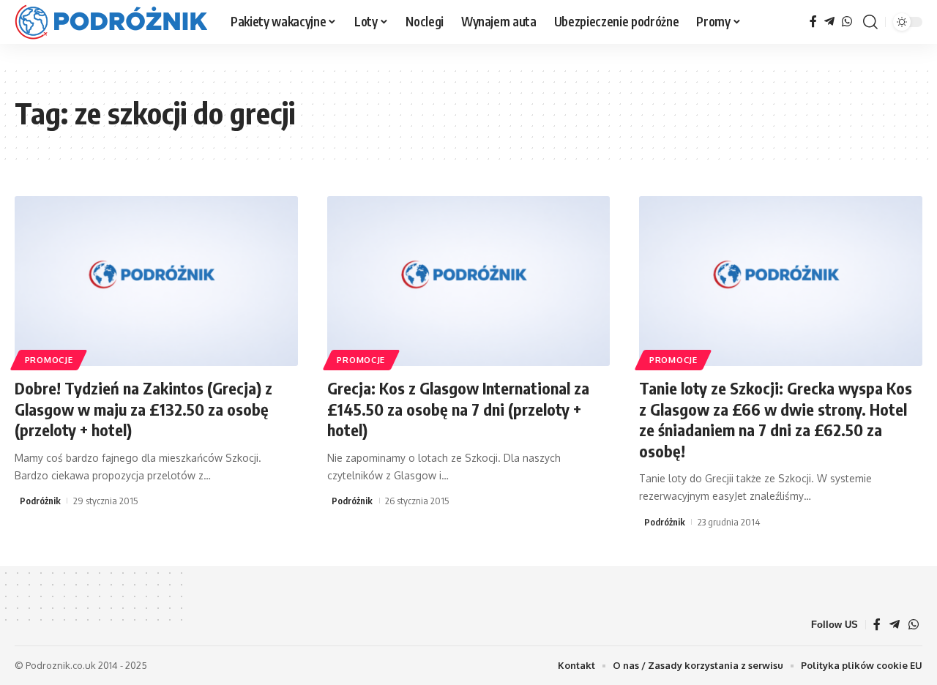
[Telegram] (829, 21)
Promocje (49, 359)
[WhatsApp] (847, 21)
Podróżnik (40, 500)
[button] (870, 22)
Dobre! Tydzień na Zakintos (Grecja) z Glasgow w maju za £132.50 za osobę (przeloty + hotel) (143, 409)
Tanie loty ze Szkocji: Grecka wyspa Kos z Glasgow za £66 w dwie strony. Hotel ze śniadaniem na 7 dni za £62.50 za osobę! (775, 419)
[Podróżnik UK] (111, 22)
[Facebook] (813, 21)
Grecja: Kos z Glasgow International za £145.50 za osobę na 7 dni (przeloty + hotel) (458, 409)
